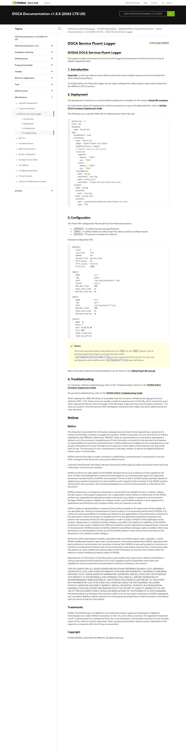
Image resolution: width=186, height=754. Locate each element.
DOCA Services (21, 91)
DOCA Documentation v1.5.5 (27, 46)
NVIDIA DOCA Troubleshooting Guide (124, 393)
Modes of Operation (27, 154)
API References (21, 59)
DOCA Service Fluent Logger (119, 32)
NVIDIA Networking (107, 29)
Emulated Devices (26, 143)
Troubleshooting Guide (28, 170)
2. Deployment (78, 94)
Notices (73, 418)
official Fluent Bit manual (143, 371)
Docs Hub (33, 2)
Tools (17, 84)
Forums (154, 3)
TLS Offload (23, 165)
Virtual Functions (25, 176)
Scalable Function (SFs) (28, 160)
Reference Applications (24, 78)
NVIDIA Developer (132, 3)
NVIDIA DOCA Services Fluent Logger (94, 53)
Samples (18, 71)
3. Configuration (79, 218)
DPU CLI (22, 138)
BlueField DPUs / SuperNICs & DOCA (136, 29)
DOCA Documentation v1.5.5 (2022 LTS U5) (31, 38)
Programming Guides (24, 65)
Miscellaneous (21, 97)
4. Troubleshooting (81, 379)
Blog (145, 3)
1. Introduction (78, 69)
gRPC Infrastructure (27, 149)
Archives (18, 191)
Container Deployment (28, 103)
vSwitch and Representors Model (32, 181)
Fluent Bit (72, 75)
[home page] (19, 3)
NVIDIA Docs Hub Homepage (81, 29)
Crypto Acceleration (27, 108)
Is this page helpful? (159, 43)
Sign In (169, 3)
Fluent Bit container (158, 100)
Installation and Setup (24, 52)
